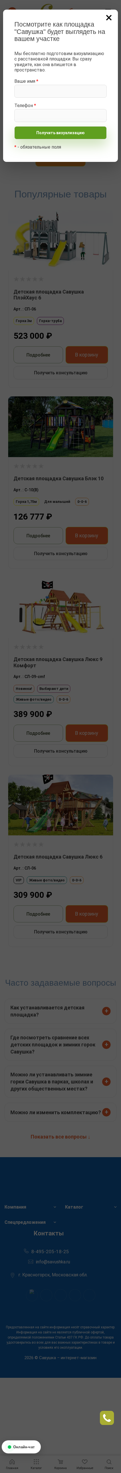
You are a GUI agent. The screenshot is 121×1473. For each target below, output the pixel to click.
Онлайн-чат (23, 1447)
